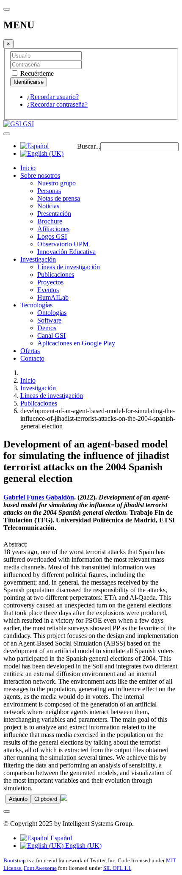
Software (49, 320)
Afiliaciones (53, 228)
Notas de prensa (58, 198)
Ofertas (30, 350)
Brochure (49, 221)
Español (60, 838)
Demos (46, 327)
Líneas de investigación (68, 267)
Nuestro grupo (56, 183)
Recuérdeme (36, 73)
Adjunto (18, 799)
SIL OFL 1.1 (117, 868)
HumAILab (53, 297)
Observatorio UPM (62, 244)
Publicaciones (55, 274)
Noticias (48, 206)
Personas (49, 190)
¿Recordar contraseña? (57, 104)
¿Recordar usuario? (53, 96)
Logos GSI (52, 236)
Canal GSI (51, 335)
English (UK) (82, 845)
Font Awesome (40, 868)
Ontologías (51, 312)
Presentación (54, 213)
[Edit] (64, 798)
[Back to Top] (6, 811)
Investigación (38, 259)
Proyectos (50, 282)
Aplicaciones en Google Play (76, 343)
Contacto (32, 358)
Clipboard (45, 799)
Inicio (28, 167)
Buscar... (88, 146)
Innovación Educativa (66, 251)
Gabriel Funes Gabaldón (38, 497)
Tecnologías (36, 305)
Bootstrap (14, 860)
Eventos (48, 289)
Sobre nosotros (40, 175)
